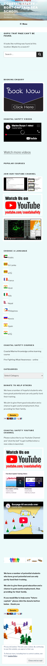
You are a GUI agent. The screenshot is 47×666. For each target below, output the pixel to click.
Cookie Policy (12, 656)
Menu (24, 24)
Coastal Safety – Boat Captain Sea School (21, 7)
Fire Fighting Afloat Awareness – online (21, 360)
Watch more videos (17, 152)
